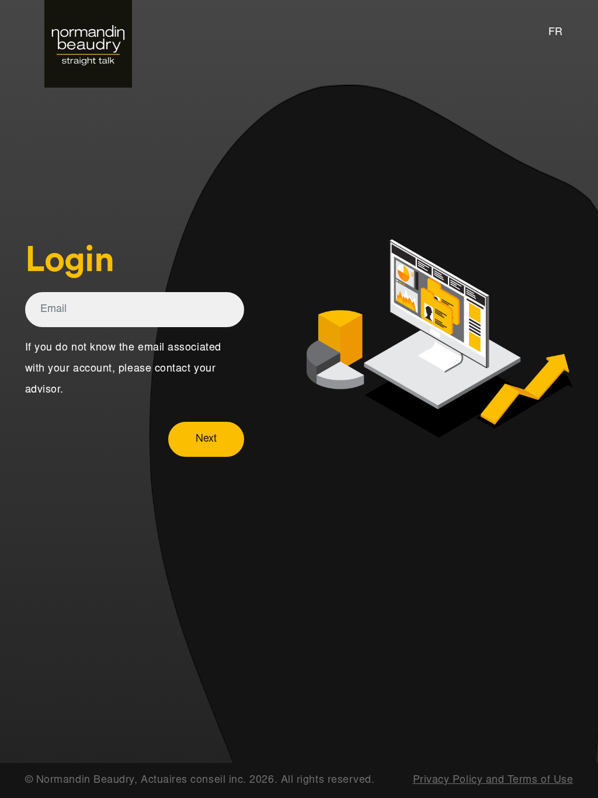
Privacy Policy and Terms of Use (493, 780)
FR (555, 32)
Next (206, 439)
